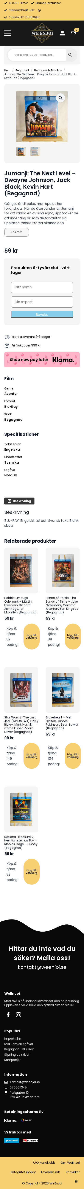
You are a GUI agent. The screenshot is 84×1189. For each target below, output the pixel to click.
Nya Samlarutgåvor (18, 1044)
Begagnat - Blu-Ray (19, 1049)
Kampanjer (12, 1060)
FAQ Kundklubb (44, 1163)
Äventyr (11, 393)
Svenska (11, 462)
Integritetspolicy (23, 1172)
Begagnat (22, 70)
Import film (12, 1039)
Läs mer (16, 232)
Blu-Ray (11, 406)
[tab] (19, 501)
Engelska (12, 449)
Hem (7, 70)
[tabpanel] (42, 519)
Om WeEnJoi (70, 1163)
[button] (60, 97)
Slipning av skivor (17, 1055)
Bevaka (42, 314)
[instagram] (18, 1015)
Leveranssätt (51, 1172)
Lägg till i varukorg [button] (31, 636)
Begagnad (13, 419)
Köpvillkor (73, 1172)
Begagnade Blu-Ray (48, 70)
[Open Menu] (7, 33)
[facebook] (8, 1015)
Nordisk (10, 475)
